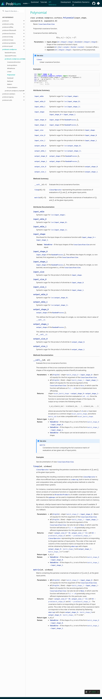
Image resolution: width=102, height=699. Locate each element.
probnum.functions (9, 33)
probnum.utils (7, 100)
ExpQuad (10, 78)
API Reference (52, 3)
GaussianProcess (10, 56)
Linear (9, 72)
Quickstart (35, 2)
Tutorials (43, 2)
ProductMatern (12, 87)
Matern (9, 84)
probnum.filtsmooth (9, 30)
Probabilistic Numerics (80, 2)
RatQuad (10, 81)
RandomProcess (10, 53)
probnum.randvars (8, 94)
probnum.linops (7, 40)
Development (66, 2)
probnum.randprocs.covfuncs (15, 59)
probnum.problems (9, 43)
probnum (5, 21)
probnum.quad (7, 46)
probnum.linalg (7, 37)
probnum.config (7, 24)
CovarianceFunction (14, 62)
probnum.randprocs (9, 49)
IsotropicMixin (12, 65)
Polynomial (11, 75)
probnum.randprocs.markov (14, 91)
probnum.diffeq (7, 27)
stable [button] (25, 3)
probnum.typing (7, 97)
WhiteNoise (11, 68)
